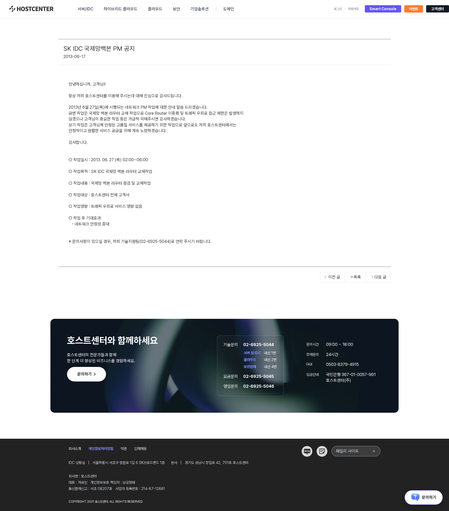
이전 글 (332, 277)
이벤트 (413, 9)
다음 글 (378, 277)
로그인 (338, 9)
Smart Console (383, 9)
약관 (124, 449)
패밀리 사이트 (356, 451)
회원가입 (353, 9)
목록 (355, 277)
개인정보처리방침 (100, 449)
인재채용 (140, 449)
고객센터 (437, 9)
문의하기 (87, 374)
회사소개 (75, 449)
